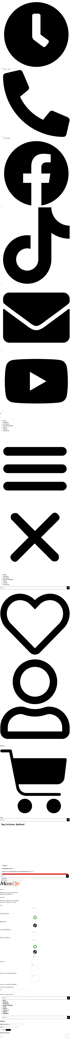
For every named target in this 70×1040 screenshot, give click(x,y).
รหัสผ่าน (2, 1027)
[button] (35, 503)
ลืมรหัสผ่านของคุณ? (5, 1033)
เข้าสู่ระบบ (8, 1029)
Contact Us (6, 430)
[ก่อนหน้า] (0, 1037)
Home (4, 421)
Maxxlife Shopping (8, 425)
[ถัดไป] (2, 1037)
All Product (6, 424)
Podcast (5, 429)
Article (5, 427)
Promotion (6, 422)
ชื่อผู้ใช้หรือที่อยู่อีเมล (5, 1024)
